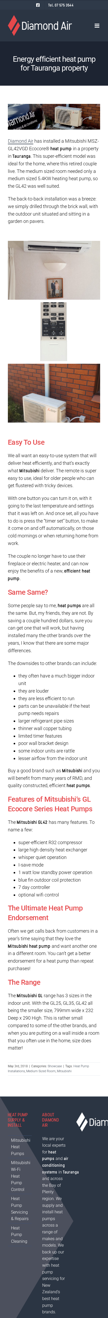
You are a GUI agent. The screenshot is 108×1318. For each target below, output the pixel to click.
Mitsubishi (64, 1071)
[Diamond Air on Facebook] (38, 5)
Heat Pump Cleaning (19, 1235)
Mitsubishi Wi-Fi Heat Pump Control (20, 1176)
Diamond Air (20, 141)
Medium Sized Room (41, 1071)
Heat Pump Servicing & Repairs (20, 1208)
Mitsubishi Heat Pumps (20, 1147)
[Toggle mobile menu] (97, 25)
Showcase (55, 1066)
